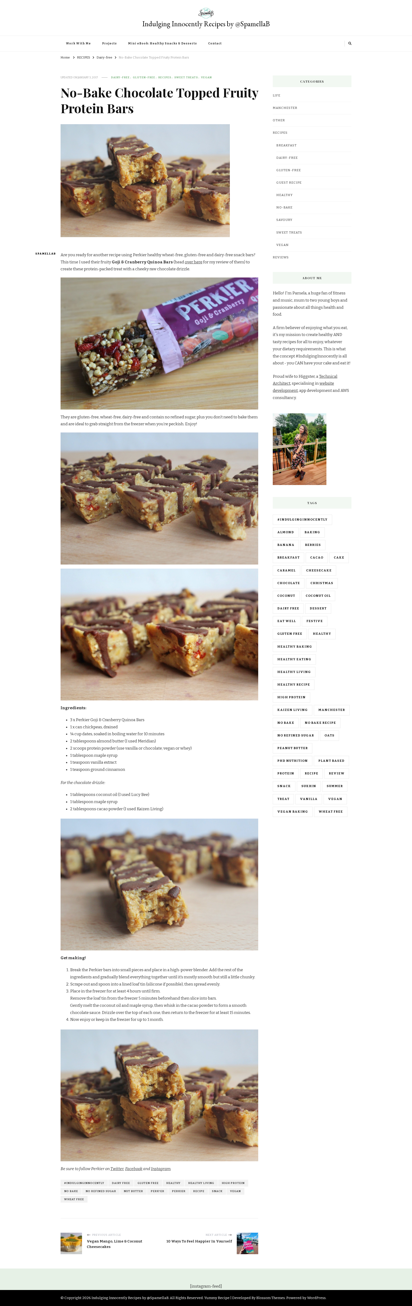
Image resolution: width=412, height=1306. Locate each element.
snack (217, 1191)
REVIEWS (281, 257)
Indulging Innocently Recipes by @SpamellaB (206, 23)
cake (339, 558)
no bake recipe (320, 723)
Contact (215, 43)
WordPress (316, 1298)
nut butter (133, 1191)
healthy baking (294, 647)
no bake (71, 1191)
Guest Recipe (289, 183)
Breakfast (286, 145)
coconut (286, 596)
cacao (316, 558)
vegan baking (292, 812)
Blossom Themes (270, 1298)
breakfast (288, 558)
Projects (109, 43)
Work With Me (78, 43)
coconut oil (318, 596)
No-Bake (284, 207)
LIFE (276, 95)
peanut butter (292, 748)
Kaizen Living (292, 710)
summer (335, 786)
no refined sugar (101, 1191)
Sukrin (308, 786)
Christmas (321, 583)
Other (279, 120)
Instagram (160, 1168)
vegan (235, 1191)
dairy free (121, 1183)
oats (329, 735)
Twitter (117, 1168)
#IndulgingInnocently (84, 1183)
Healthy (284, 195)
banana (285, 545)
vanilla (309, 799)
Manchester (331, 710)
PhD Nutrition (292, 761)
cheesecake (319, 570)
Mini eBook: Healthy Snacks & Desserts (162, 43)
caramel (286, 570)
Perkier (178, 1191)
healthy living (201, 1183)
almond (285, 532)
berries (313, 545)
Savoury (284, 220)
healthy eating (294, 659)
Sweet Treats (186, 77)
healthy (173, 1183)
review (337, 773)
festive (314, 621)
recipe (198, 1191)
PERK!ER (157, 1191)
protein (285, 773)
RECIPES (164, 77)
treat (283, 799)
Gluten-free (144, 77)
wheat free (74, 1199)
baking (312, 532)
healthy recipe (293, 685)
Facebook (133, 1168)
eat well (286, 621)
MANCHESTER (285, 108)
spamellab (44, 253)
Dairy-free (120, 77)
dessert (318, 608)
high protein (233, 1183)
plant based (331, 761)
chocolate (288, 583)
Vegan (206, 77)
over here (193, 262)
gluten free (148, 1183)
